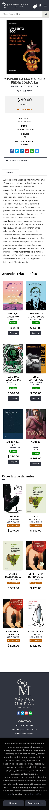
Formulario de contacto (25, 733)
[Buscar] (45, 14)
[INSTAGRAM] (26, 713)
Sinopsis (10, 172)
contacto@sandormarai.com (24, 729)
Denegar (13, 803)
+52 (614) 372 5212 (24, 725)
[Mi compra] (35, 5)
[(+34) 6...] (30, 713)
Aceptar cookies (35, 803)
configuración (33, 794)
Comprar (13, 333)
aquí (10, 794)
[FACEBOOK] (18, 713)
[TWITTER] (22, 713)
